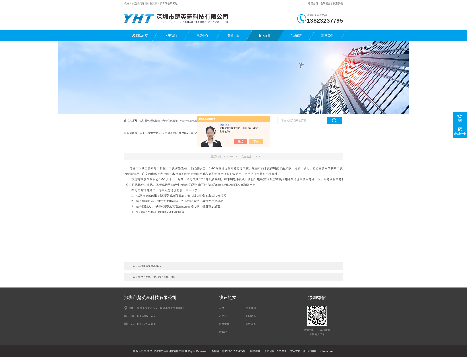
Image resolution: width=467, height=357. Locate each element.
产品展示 (224, 315)
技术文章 (265, 35)
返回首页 (313, 3)
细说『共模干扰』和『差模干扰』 (157, 276)
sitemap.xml (327, 351)
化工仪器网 (309, 351)
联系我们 (338, 3)
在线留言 (325, 3)
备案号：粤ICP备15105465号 (228, 351)
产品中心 (202, 35)
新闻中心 (233, 35)
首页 (142, 133)
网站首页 (142, 35)
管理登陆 (255, 351)
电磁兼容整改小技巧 (149, 266)
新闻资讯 (251, 315)
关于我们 (171, 35)
